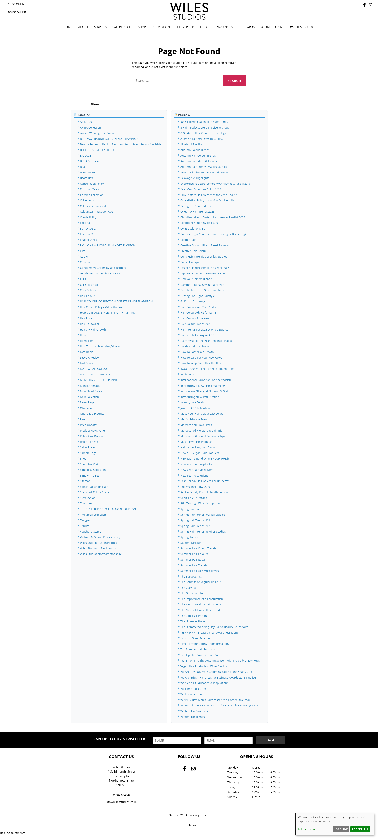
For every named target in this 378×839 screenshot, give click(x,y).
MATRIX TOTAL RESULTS (95, 374)
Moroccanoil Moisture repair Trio (201, 430)
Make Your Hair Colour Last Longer (202, 413)
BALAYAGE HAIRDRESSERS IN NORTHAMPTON (109, 139)
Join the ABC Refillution (195, 408)
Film (82, 251)
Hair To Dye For (89, 324)
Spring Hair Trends (192, 509)
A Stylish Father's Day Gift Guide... (201, 139)
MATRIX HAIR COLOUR (94, 369)
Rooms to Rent (272, 27)
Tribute (84, 526)
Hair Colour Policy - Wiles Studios (101, 307)
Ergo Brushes (88, 240)
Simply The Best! (90, 475)
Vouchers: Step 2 (90, 531)
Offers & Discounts (92, 413)
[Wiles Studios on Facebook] (365, 4)
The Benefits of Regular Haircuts (201, 582)
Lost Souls (86, 363)
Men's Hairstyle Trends (195, 419)
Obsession (86, 408)
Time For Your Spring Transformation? (204, 644)
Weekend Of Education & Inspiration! (204, 683)
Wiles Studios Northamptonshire (101, 554)
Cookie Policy (88, 217)
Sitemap (85, 481)
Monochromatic (90, 386)
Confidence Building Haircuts (199, 223)
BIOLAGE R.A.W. (90, 161)
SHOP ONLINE (17, 4)
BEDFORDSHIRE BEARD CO (97, 150)
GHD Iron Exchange (192, 301)
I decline (341, 829)
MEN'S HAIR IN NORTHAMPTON (100, 380)
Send (270, 740)
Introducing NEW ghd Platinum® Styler (205, 391)
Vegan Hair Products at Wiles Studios (203, 666)
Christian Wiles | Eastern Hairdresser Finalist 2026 (212, 217)
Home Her (86, 341)
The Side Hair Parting (194, 615)
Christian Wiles (89, 189)
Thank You (86, 503)
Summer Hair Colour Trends (198, 548)
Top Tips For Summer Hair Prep (200, 655)
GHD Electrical (89, 284)
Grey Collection (89, 290)
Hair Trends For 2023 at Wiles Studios (204, 329)
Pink (82, 419)
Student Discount (191, 543)
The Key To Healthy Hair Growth (200, 604)
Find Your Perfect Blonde (196, 279)
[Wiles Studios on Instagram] (370, 4)
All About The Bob (191, 144)
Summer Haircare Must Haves (199, 571)
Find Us (205, 27)
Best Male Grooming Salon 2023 (200, 189)
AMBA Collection (90, 127)
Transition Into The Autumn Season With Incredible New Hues (220, 660)
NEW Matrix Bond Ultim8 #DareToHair (204, 458)
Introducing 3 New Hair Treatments (203, 386)
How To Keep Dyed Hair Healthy (200, 363)
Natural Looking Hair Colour (198, 447)
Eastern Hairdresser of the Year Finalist (205, 268)
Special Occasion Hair (94, 487)
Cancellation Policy (92, 183)
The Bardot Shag (191, 576)
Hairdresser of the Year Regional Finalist (206, 341)
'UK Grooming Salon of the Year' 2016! (204, 122)
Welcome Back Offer (193, 689)
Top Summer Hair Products (197, 649)
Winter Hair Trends (192, 716)
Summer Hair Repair (193, 559)
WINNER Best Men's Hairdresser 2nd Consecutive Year (215, 700)
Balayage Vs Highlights (194, 178)
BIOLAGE (85, 155)
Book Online (87, 172)
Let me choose (307, 829)
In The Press (188, 374)
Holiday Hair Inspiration (195, 346)
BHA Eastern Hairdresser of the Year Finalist (208, 195)
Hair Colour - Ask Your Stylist (198, 307)
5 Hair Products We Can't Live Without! (204, 127)
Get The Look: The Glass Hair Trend (202, 290)
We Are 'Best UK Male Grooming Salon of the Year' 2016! (216, 672)
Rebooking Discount (92, 436)
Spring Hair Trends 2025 (195, 526)
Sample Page (88, 453)
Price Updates (89, 425)
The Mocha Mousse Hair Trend (200, 610)
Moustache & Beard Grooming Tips (202, 436)
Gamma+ (86, 262)
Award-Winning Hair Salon (97, 133)
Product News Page (92, 430)
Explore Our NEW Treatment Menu (202, 273)
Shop (142, 27)
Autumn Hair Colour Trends (198, 155)
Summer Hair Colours (194, 554)
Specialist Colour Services (96, 492)
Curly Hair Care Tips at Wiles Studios (203, 256)
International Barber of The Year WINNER (206, 380)
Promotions (161, 27)
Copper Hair (188, 240)
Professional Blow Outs (195, 487)
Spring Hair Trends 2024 (195, 520)
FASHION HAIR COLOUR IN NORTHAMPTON (107, 245)
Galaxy (84, 256)
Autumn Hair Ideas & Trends (198, 161)
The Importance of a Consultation (201, 599)
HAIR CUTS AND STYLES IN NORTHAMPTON (107, 312)
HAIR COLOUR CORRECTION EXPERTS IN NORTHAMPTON (116, 301)
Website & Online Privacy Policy (100, 537)
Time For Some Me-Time (195, 638)
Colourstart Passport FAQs (96, 211)
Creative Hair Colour (193, 251)
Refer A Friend (89, 442)
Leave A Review (89, 357)
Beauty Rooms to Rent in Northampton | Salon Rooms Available (120, 144)
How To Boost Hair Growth (197, 352)
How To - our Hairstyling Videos (100, 346)
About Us (86, 122)
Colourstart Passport (93, 206)
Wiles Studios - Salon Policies (98, 543)
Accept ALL (360, 829)
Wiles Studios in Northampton (99, 548)
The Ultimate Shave (192, 621)
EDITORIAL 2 (88, 228)
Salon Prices (122, 27)
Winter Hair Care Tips (194, 711)
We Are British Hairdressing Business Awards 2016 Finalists (218, 677)
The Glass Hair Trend (193, 593)
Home (67, 27)
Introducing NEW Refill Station (199, 397)
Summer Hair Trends (193, 565)
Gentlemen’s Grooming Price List (100, 273)
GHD (83, 279)
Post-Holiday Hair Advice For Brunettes (205, 481)
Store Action (87, 498)
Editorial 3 (86, 234)
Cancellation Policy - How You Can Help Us (207, 200)
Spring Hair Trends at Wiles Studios (203, 531)
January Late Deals (192, 402)
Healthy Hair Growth (93, 329)
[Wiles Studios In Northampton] (189, 19)
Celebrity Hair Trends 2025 (197, 211)
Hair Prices (87, 318)
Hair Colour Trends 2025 (195, 324)
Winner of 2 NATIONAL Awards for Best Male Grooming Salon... (220, 705)
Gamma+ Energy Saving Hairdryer (202, 284)
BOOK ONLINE (17, 12)
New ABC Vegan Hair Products (199, 453)
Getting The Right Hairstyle (197, 296)
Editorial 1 (86, 223)
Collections (87, 200)
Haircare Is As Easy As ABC (197, 335)
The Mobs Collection (93, 514)
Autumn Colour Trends (195, 150)
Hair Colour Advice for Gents (198, 312)
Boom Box (86, 178)
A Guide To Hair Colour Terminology (203, 133)
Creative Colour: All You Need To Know (205, 245)
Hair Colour (87, 296)
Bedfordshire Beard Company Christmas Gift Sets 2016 (215, 183)
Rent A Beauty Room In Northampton (204, 492)
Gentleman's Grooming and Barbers (103, 268)
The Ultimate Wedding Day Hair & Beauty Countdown (214, 627)
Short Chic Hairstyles (193, 498)
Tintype (85, 520)
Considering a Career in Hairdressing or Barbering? (213, 234)
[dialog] (334, 824)
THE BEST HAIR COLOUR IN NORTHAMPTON (108, 509)
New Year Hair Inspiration (196, 464)
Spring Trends (189, 537)
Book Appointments (12, 833)
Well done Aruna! (191, 694)
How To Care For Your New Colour (202, 357)
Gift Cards (246, 27)
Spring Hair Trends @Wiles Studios (202, 514)
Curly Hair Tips (189, 262)
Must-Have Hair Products (196, 442)
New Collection (89, 397)
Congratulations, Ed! (193, 228)
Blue (83, 167)
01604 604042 (121, 795)
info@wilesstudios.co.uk (121, 802)
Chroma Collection (91, 195)
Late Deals (86, 352)
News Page (87, 402)
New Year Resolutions (194, 475)
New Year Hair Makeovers (196, 470)
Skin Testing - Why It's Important (201, 503)
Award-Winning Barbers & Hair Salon (204, 172)
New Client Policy (91, 391)
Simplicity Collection (93, 470)
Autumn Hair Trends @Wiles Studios (203, 167)
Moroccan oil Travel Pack (196, 425)
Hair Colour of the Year (194, 318)
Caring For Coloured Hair (196, 206)
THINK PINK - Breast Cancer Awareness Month (210, 632)
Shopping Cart (89, 464)
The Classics (188, 588)
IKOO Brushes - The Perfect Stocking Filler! (207, 369)
